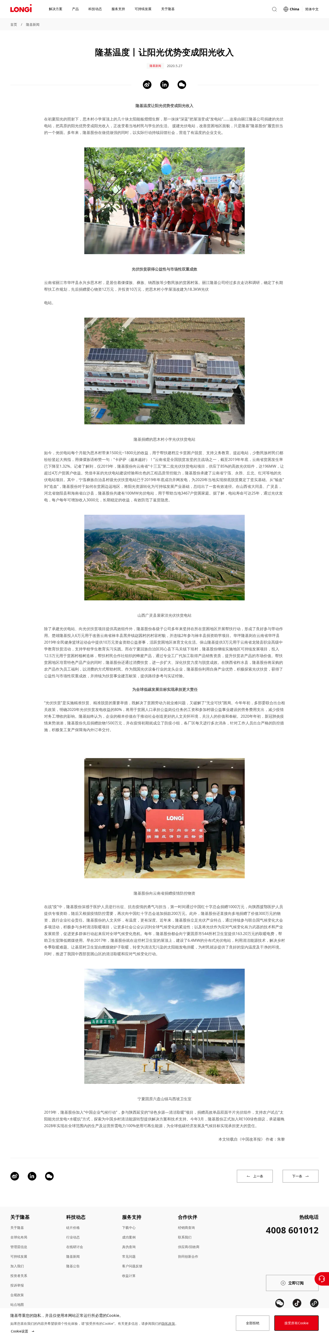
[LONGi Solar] (21, 9)
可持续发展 (18, 1256)
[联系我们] (322, 1279)
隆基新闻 (32, 24)
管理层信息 (18, 1246)
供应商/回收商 (188, 1246)
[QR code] (279, 1303)
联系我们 (184, 1237)
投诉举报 (17, 1285)
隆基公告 (73, 1266)
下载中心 (129, 1227)
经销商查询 (186, 1227)
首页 (13, 24)
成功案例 (129, 1237)
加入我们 (17, 1266)
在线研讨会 (74, 1246)
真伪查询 (129, 1246)
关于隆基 (17, 1227)
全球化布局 (18, 1237)
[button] (274, 9)
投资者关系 (18, 1275)
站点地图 (17, 1304)
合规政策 (17, 1295)
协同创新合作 (188, 1256)
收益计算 (129, 1275)
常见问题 (129, 1256)
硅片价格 (73, 1227)
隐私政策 (168, 1323)
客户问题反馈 (132, 1266)
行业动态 (73, 1237)
